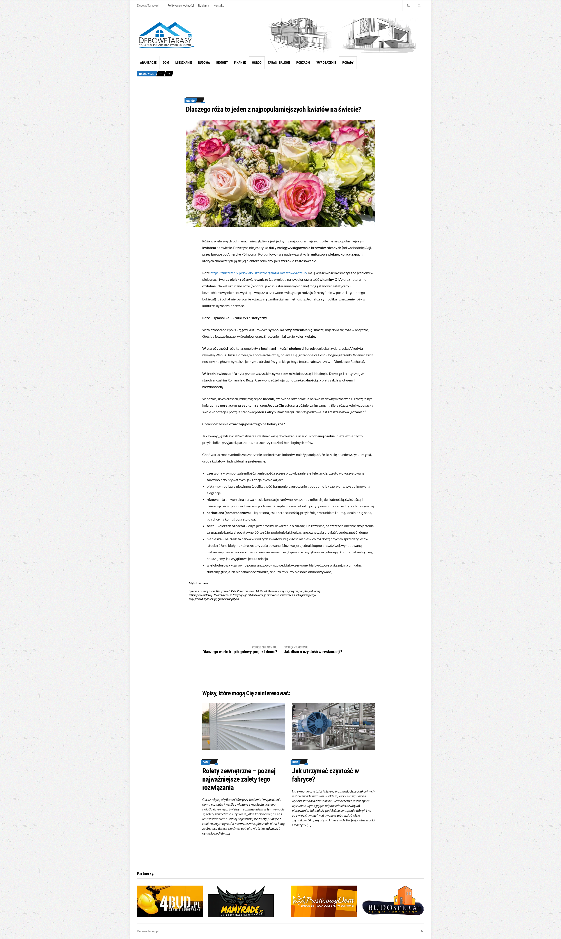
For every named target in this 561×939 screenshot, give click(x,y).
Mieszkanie (183, 63)
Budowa (204, 63)
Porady (347, 63)
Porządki (303, 63)
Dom (166, 63)
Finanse (240, 63)
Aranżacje (148, 63)
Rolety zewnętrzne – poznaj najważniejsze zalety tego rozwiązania (238, 779)
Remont (222, 63)
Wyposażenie (326, 63)
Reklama (203, 5)
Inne (295, 762)
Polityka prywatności (180, 5)
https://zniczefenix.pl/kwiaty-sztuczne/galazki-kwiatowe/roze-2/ (258, 273)
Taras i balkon (279, 63)
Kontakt (218, 5)
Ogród (256, 63)
